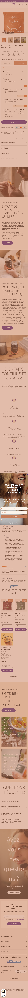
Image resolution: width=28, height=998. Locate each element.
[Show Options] (26, 508)
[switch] (3, 996)
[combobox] (13, 508)
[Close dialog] (27, 474)
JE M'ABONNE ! (14, 516)
